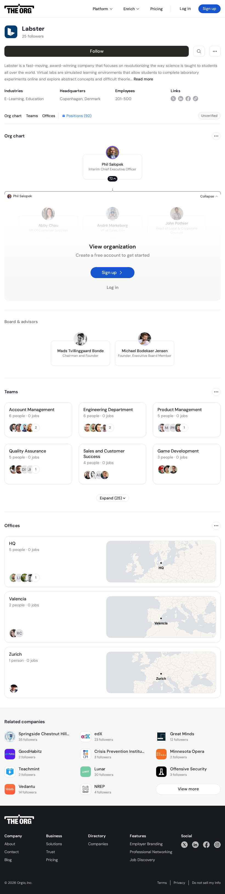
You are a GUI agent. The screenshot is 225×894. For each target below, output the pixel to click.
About (9, 843)
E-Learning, (14, 98)
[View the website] (195, 98)
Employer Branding (146, 843)
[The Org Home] (19, 9)
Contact (11, 851)
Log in (185, 8)
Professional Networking (151, 851)
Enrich (129, 8)
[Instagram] (217, 844)
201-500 (123, 98)
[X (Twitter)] (184, 844)
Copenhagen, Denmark (80, 98)
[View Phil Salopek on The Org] (112, 152)
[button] (112, 166)
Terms (162, 883)
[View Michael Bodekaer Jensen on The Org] (144, 339)
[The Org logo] (19, 819)
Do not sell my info (206, 883)
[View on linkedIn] (180, 98)
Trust (50, 851)
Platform (100, 8)
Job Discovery (142, 859)
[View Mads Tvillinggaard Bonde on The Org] (80, 339)
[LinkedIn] (195, 844)
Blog (8, 859)
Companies (98, 843)
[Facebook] (206, 844)
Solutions (54, 843)
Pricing (52, 859)
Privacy (179, 883)
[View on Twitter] (173, 98)
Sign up (209, 8)
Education (35, 98)
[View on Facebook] (188, 98)
